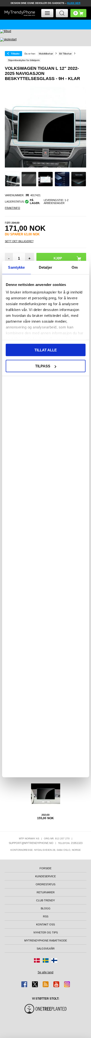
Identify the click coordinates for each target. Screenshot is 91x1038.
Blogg (45, 908)
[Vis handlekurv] (78, 13)
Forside (45, 868)
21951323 (77, 843)
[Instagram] (67, 984)
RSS (45, 916)
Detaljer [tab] (45, 267)
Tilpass (42, 366)
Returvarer (46, 892)
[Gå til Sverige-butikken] (46, 960)
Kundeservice (45, 876)
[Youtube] (56, 984)
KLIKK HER (73, 3)
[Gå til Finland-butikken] (54, 960)
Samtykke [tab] (16, 267)
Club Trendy (45, 900)
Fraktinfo (12, 207)
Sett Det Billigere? (19, 241)
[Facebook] (24, 984)
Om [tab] (75, 267)
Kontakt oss (45, 924)
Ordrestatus (45, 884)
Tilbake (15, 53)
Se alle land (45, 972)
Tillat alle (45, 350)
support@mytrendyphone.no (31, 843)
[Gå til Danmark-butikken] (37, 960)
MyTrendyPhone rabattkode (45, 940)
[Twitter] (35, 984)
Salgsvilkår (46, 948)
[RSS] (46, 984)
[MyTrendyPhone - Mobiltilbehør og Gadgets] (20, 13)
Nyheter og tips (45, 932)
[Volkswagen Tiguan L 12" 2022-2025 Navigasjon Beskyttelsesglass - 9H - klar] (12, 179)
